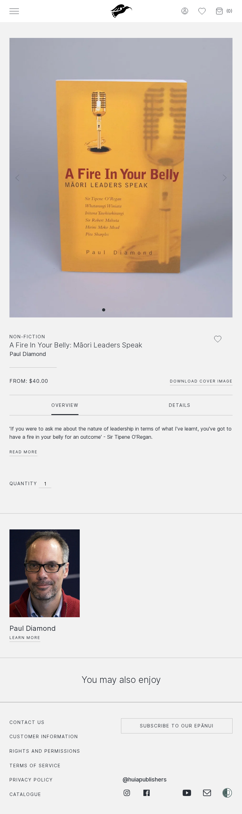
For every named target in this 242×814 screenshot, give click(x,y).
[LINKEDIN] (166, 792)
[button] (184, 11)
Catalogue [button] (25, 794)
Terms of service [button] (35, 765)
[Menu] (14, 11)
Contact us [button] (27, 722)
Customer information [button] (43, 736)
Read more (23, 451)
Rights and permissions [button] (44, 751)
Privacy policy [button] (31, 779)
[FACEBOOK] (146, 792)
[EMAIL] (206, 792)
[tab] (64, 405)
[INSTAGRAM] (126, 792)
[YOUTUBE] (186, 792)
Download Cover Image (201, 381)
